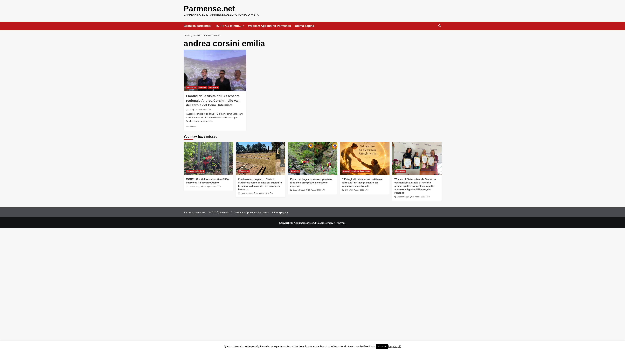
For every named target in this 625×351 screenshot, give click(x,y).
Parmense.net (209, 8)
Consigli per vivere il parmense (356, 171)
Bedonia (202, 87)
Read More (191, 126)
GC (190, 110)
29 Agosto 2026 (210, 187)
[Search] (440, 26)
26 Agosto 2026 (357, 190)
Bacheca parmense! (197, 25)
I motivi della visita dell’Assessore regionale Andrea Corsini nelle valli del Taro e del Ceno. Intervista (213, 100)
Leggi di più (394, 346)
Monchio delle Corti (195, 171)
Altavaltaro (191, 87)
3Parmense (244, 171)
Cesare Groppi (194, 187)
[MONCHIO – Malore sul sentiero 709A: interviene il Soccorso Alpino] (208, 158)
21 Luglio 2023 (201, 110)
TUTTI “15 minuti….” (229, 25)
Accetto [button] (382, 346)
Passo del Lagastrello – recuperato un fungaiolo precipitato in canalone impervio (311, 182)
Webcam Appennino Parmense (269, 25)
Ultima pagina (304, 25)
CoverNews (323, 222)
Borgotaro (213, 87)
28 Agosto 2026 (262, 193)
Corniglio (295, 171)
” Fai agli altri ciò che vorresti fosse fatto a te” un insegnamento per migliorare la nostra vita (362, 182)
